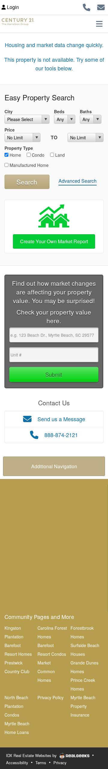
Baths (86, 111)
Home (14, 155)
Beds (59, 111)
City (8, 111)
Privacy (60, 762)
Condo (37, 155)
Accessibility (17, 762)
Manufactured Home (28, 165)
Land (59, 155)
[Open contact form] (101, 6)
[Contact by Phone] (86, 6)
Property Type (18, 148)
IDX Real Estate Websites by (32, 755)
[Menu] (99, 23)
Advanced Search (77, 180)
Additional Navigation (54, 466)
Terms (40, 762)
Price (9, 130)
